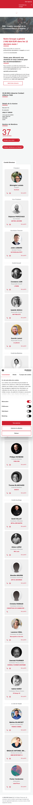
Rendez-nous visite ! (9, 140)
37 (7, 132)
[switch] (29, 406)
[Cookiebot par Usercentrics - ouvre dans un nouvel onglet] (24, 370)
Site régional (28, 1)
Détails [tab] (14, 374)
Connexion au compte (22, 5)
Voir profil (23, 193)
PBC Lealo (16, 551)
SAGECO (16, 489)
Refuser (16, 433)
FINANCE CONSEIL (16, 726)
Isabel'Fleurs (16, 783)
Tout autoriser (16, 423)
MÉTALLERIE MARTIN (16, 523)
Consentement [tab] (6, 374)
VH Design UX (16, 693)
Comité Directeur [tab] (9, 162)
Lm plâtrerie (16, 342)
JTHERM (16, 286)
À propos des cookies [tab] (25, 374)
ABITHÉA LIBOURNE (16, 221)
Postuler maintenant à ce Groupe (12, 147)
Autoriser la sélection (16, 428)
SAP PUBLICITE (16, 314)
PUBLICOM (16, 461)
